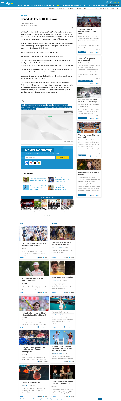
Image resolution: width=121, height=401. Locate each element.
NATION (40, 5)
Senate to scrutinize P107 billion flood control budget (87, 101)
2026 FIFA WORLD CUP (50, 8)
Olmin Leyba (25, 385)
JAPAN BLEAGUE (104, 8)
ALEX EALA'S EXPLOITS (81, 8)
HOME (20, 5)
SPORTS (59, 5)
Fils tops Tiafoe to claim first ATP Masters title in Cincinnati (34, 244)
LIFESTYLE (77, 5)
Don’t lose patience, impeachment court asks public (87, 31)
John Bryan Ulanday (57, 314)
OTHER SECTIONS (101, 5)
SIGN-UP (62, 157)
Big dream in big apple (60, 312)
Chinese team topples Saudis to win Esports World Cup (62, 382)
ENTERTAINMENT (68, 5)
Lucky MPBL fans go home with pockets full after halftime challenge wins (33, 350)
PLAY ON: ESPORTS (94, 8)
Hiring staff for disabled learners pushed (86, 59)
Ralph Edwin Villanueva (58, 247)
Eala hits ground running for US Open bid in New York (62, 243)
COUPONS (92, 5)
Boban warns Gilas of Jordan (62, 277)
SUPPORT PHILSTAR (114, 5)
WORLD (46, 5)
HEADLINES (26, 5)
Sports (24, 15)
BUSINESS (52, 5)
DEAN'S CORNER (115, 8)
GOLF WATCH (70, 8)
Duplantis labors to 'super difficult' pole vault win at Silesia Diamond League (34, 315)
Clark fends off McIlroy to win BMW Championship (32, 279)
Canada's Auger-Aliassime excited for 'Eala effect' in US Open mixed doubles (62, 349)
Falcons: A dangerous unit (31, 382)
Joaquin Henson (56, 280)
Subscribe (116, 2)
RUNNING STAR (61, 8)
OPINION (34, 5)
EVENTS (85, 5)
